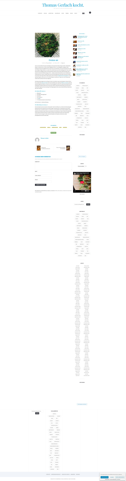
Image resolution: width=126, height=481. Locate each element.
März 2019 (86, 319)
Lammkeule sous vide (81, 48)
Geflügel (79, 223)
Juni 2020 (86, 309)
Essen (62, 13)
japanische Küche (55, 127)
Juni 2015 (77, 354)
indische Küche (84, 99)
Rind (76, 115)
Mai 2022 (77, 294)
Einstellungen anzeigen (120, 477)
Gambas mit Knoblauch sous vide (84, 44)
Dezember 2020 (86, 304)
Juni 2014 (77, 363)
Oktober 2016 (77, 342)
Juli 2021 (77, 300)
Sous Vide (86, 246)
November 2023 (77, 283)
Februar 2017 (77, 339)
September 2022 (77, 292)
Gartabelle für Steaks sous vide (82, 61)
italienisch (85, 101)
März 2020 (77, 312)
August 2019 (86, 316)
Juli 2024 (77, 277)
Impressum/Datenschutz (113, 479)
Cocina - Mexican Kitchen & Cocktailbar (60, 148)
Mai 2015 (86, 354)
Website (36, 179)
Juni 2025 (77, 270)
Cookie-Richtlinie (107, 479)
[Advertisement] (63, 24)
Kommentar (37, 161)
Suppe (87, 120)
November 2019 (77, 315)
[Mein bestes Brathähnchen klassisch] (38, 147)
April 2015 (77, 356)
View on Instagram (82, 156)
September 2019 (77, 316)
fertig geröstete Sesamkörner (63, 75)
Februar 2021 (86, 303)
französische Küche (85, 92)
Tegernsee (82, 122)
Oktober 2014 (77, 360)
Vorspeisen (65, 127)
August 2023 (86, 283)
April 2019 (77, 319)
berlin (83, 216)
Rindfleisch (82, 115)
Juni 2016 (77, 345)
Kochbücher (57, 13)
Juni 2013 (77, 372)
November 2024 (77, 274)
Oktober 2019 (86, 315)
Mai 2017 (86, 336)
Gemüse (85, 223)
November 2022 (77, 291)
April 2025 (77, 271)
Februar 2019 (77, 321)
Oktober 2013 (77, 369)
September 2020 (77, 307)
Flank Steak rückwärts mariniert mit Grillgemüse (83, 74)
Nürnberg (76, 113)
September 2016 (86, 342)
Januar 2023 (78, 289)
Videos (75, 13)
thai (87, 122)
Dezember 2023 (86, 282)
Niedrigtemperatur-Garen (79, 239)
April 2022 (86, 294)
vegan (60, 127)
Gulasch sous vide (81, 41)
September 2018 (86, 324)
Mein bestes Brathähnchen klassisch (45, 148)
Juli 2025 (86, 268)
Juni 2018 (77, 327)
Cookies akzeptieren (104, 477)
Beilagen (77, 216)
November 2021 (77, 297)
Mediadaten (73, 474)
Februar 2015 (77, 357)
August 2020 (86, 307)
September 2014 (86, 360)
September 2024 (77, 276)
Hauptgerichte (79, 97)
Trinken (67, 13)
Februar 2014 (77, 366)
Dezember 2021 (86, 295)
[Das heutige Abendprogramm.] (76, 151)
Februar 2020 (86, 312)
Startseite (40, 13)
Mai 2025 (86, 270)
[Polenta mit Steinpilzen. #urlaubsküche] (82, 145)
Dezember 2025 (86, 267)
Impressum (118, 479)
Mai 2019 (86, 318)
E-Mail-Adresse (38, 175)
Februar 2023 (86, 288)
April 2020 (86, 310)
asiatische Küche (43, 127)
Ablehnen (112, 477)
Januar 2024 (78, 282)
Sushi (77, 122)
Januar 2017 (87, 339)
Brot (87, 216)
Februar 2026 (86, 265)
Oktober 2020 (86, 306)
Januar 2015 (87, 357)
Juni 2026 (77, 265)
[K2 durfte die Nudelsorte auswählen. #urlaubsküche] (82, 139)
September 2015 (86, 351)
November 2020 (77, 306)
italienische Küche (79, 104)
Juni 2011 (86, 374)
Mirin (39, 98)
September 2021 (77, 298)
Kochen (45, 13)
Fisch (88, 90)
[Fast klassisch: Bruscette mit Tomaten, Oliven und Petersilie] (82, 151)
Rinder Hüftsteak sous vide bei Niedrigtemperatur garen (82, 69)
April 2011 (77, 375)
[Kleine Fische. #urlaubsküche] (76, 145)
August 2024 (86, 276)
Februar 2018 (77, 330)
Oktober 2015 (77, 351)
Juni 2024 (86, 277)
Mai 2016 (86, 345)
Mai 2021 (77, 301)
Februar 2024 (86, 280)
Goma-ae (48, 127)
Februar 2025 (77, 273)
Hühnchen (86, 97)
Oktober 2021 (86, 297)
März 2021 (77, 303)
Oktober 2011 (86, 372)
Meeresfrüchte (77, 108)
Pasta (82, 113)
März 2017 (86, 337)
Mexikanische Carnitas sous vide (82, 65)
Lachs (85, 106)
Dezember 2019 (86, 313)
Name (36, 171)
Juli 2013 (86, 371)
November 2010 (86, 375)
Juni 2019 (77, 318)
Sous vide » (82, 33)
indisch (78, 99)
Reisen (71, 13)
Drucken (54, 132)
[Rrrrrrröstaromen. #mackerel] (88, 145)
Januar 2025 (87, 273)
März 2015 (86, 356)
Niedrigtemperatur (86, 108)
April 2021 (86, 301)
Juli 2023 (77, 285)
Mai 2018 (86, 327)
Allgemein (63, 62)
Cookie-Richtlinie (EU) (66, 474)
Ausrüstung (50, 13)
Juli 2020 (77, 309)
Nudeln (88, 239)
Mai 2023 (77, 286)
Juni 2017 (77, 336)
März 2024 (77, 280)
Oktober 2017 (77, 333)
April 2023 (86, 286)
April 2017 (77, 337)
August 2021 (86, 298)
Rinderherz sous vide (81, 52)
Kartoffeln (79, 106)
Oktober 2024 (86, 274)
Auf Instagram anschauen (82, 404)
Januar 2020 (78, 313)
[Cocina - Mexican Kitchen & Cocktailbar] (68, 147)
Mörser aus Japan (65, 82)
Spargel (77, 120)
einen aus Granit (44, 82)
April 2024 (86, 279)
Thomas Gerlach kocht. (63, 5)
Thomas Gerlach (49, 62)
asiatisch (77, 85)
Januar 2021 (78, 304)
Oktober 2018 (77, 324)
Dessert (77, 90)
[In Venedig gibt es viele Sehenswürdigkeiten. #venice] (88, 139)
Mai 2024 (77, 279)
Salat (87, 115)
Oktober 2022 (86, 291)
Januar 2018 (87, 330)
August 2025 (77, 268)
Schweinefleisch (79, 246)
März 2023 (77, 288)
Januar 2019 (87, 321)
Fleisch (77, 92)
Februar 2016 (77, 348)
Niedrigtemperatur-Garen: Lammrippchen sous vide (82, 37)
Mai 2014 (86, 363)
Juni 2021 (86, 300)
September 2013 (86, 369)
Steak (82, 120)
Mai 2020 (77, 310)
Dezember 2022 (86, 289)
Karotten (86, 104)
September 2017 (86, 333)
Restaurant (87, 113)
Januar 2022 (78, 295)
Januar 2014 (87, 366)
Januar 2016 (87, 348)
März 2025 (86, 271)
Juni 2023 (86, 285)
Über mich (78, 474)
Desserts (82, 90)
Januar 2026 (78, 267)
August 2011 (77, 374)
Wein (85, 127)
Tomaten (76, 253)
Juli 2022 (86, 292)
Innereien (78, 101)
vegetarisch (87, 253)
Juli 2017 (86, 334)
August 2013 (77, 371)
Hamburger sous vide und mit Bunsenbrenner (83, 57)
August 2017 (77, 334)
